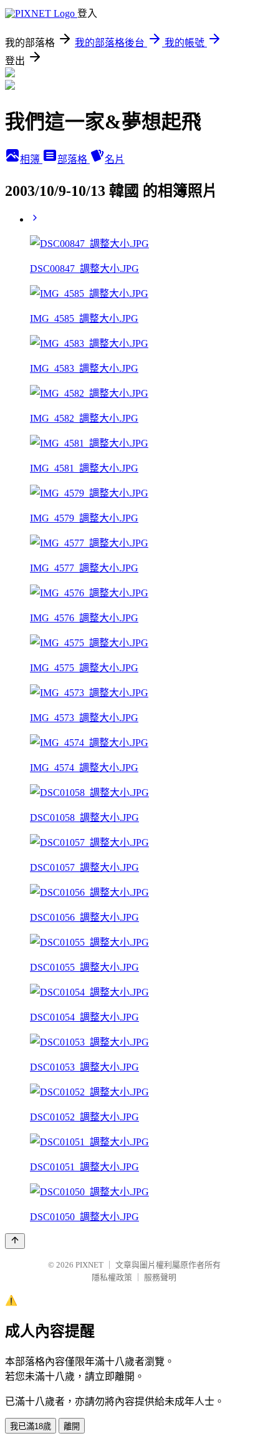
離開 (72, 1426)
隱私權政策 (112, 1277)
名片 (115, 159)
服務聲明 (160, 1277)
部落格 (73, 159)
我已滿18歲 (30, 1426)
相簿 (31, 159)
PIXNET (89, 1264)
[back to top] (15, 1241)
